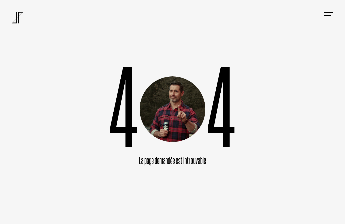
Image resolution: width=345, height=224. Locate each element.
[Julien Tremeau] (17, 17)
